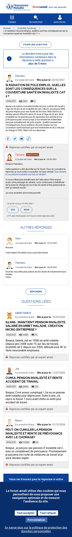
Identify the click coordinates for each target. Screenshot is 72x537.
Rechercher (36, 22)
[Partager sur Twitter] (14, 139)
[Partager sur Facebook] (8, 139)
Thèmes (12, 22)
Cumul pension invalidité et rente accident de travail (34, 379)
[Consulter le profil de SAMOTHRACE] (10, 317)
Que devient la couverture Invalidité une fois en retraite (36, 173)
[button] (36, 12)
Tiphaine (19, 154)
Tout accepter (26, 513)
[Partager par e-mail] (21, 139)
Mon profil (60, 22)
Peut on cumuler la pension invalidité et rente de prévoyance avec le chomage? (34, 433)
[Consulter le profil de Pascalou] (10, 80)
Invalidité (11, 101)
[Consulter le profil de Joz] (10, 373)
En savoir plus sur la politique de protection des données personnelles (36, 529)
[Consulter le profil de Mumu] (10, 425)
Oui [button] (15, 209)
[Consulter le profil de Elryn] (10, 243)
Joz (17, 368)
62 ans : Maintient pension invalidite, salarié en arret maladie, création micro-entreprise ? (36, 325)
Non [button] (28, 210)
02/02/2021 (45, 159)
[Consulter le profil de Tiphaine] (10, 159)
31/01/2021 (46, 243)
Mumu (18, 420)
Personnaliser (36, 519)
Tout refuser (48, 513)
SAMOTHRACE (23, 313)
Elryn (18, 238)
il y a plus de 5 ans (23, 159)
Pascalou (20, 76)
